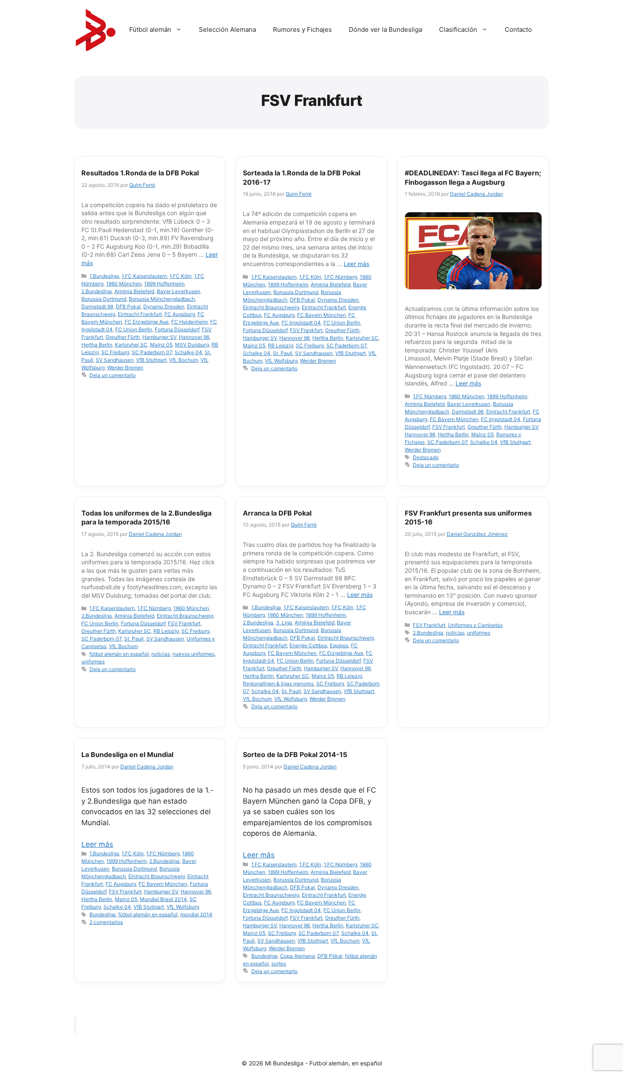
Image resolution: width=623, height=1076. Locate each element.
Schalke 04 (188, 352)
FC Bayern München (321, 315)
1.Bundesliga (104, 276)
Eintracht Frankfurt (140, 314)
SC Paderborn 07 (152, 352)
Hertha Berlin (96, 344)
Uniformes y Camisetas (475, 625)
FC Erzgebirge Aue (147, 322)
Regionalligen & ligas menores (278, 683)
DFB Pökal (329, 956)
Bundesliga (102, 914)
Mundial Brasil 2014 (163, 899)
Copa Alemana (297, 956)
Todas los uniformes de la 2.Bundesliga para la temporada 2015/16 (146, 518)
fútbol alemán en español (119, 654)
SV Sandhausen (115, 360)
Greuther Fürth (123, 337)
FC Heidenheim (189, 322)
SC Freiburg (115, 352)
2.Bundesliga (96, 291)
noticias (160, 654)
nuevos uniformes (193, 654)
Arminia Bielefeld (134, 291)
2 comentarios (106, 922)
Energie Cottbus (308, 645)
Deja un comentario (112, 375)
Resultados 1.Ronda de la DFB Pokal (140, 173)
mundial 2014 (196, 914)
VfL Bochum (183, 360)
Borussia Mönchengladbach (162, 299)
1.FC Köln (181, 276)
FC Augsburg (179, 314)
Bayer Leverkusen (178, 291)
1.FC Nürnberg (340, 277)
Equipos (339, 645)
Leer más (356, 263)
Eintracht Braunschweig (271, 307)
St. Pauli (282, 353)
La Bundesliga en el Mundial (127, 754)
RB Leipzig (280, 345)
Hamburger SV (159, 337)
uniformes (93, 661)
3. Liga (284, 622)
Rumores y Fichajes (302, 29)
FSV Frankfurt (306, 330)
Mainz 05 (161, 344)
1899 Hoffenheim (164, 283)
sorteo (278, 963)
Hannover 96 (194, 337)
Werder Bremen (125, 367)
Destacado (426, 457)
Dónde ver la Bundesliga (385, 29)
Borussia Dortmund (103, 299)
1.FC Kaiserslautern (144, 276)
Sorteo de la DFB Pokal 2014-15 (295, 754)
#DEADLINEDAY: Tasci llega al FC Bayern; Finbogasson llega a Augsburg (473, 177)
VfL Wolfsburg (281, 361)
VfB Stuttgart (151, 360)
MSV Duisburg (192, 344)
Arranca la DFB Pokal (277, 513)
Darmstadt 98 (97, 306)
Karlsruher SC (131, 344)
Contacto (518, 29)
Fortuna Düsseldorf (177, 329)
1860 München (124, 283)
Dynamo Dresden (163, 306)
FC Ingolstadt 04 (301, 322)
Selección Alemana (227, 29)
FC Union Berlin (133, 329)
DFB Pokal (128, 306)
